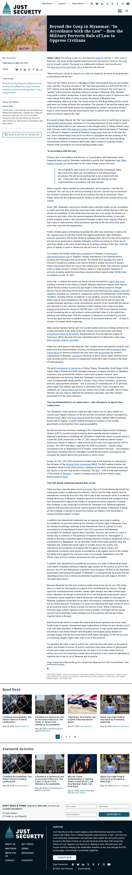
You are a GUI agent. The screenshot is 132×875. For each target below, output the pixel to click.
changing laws (57, 235)
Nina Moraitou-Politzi (76, 793)
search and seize (117, 281)
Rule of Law (36, 90)
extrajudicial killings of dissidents (63, 334)
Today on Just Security (16, 816)
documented (104, 352)
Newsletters (78, 4)
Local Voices (16, 90)
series (98, 58)
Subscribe (112, 814)
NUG (98, 470)
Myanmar (67, 473)
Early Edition (11, 813)
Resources (28, 853)
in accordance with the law (73, 390)
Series (25, 848)
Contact (10, 860)
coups (28, 86)
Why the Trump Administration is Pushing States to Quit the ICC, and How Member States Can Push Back (80, 781)
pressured (87, 489)
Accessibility (84, 868)
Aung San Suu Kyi (10, 83)
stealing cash (119, 291)
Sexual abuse (53, 352)
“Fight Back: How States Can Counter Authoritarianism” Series (82, 719)
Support (62, 4)
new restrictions (84, 253)
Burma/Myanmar (17, 86)
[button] (127, 11)
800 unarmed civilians (77, 129)
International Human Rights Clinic (66, 67)
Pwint (8, 106)
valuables (51, 294)
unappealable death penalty (60, 123)
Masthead (47, 4)
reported (108, 291)
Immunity (35, 86)
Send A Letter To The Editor (24, 135)
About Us (10, 844)
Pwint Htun (11, 58)
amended (108, 260)
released (113, 219)
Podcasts (27, 860)
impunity (6, 90)
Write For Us (10, 854)
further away (96, 132)
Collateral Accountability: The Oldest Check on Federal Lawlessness (17, 719)
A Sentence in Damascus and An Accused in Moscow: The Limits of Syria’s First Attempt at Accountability (49, 721)
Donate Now (64, 857)
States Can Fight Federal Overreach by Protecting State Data (112, 719)
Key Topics (28, 844)
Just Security (86, 726)
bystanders (115, 349)
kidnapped (52, 309)
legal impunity (77, 418)
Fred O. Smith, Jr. (22, 726)
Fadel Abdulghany (55, 729)
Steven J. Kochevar (121, 726)
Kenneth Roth (44, 731)
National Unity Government (78, 464)
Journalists (77, 356)
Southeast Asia (9, 93)
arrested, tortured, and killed (65, 340)
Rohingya (26, 90)
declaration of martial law (69, 368)
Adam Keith (85, 791)
